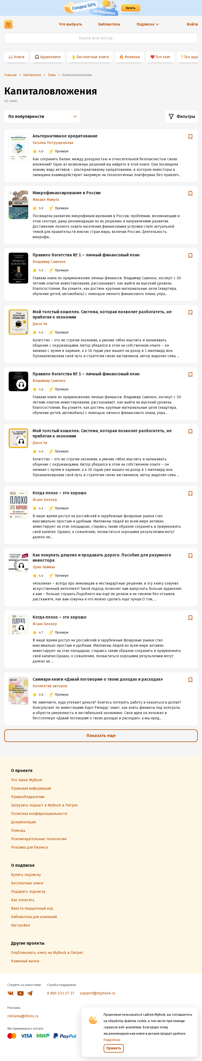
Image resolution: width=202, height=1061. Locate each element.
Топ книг (163, 57)
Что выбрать (70, 24)
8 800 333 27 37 (60, 993)
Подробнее (112, 1040)
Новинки (132, 57)
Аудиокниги (50, 57)
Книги (19, 57)
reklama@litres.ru (22, 1016)
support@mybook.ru (97, 993)
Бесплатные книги (93, 57)
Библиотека (109, 24)
